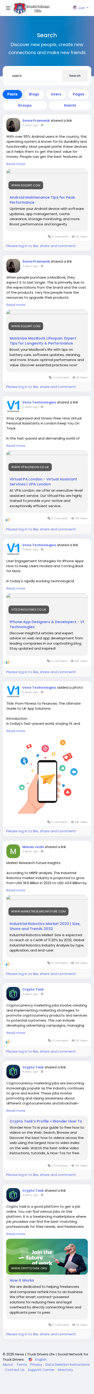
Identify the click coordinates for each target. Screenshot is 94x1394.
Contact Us (15, 1369)
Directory (65, 1369)
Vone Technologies (39, 402)
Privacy (36, 1364)
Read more (15, 163)
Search (75, 76)
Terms (22, 1364)
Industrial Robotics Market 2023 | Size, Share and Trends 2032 (45, 926)
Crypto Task (33, 989)
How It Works (22, 1280)
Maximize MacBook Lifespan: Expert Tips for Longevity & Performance (43, 341)
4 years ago (30, 1071)
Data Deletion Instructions (67, 1364)
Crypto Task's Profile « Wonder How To (46, 1121)
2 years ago (30, 125)
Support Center (41, 1369)
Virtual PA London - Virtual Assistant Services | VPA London (43, 482)
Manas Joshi (33, 847)
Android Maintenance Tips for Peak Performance (42, 200)
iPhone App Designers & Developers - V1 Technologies (47, 624)
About (8, 1364)
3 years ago (30, 407)
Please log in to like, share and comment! (41, 245)
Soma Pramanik (36, 120)
